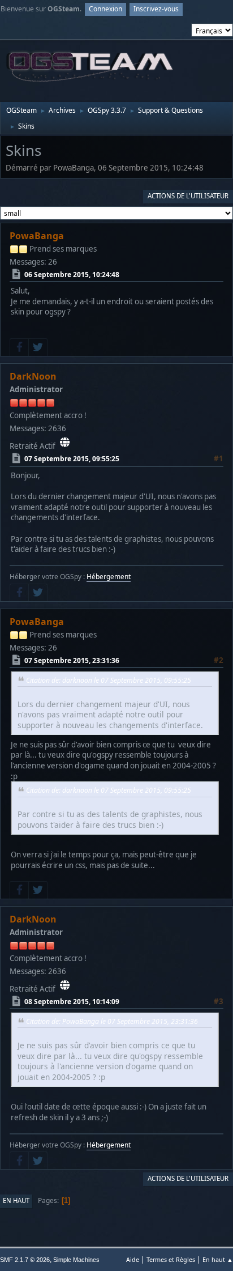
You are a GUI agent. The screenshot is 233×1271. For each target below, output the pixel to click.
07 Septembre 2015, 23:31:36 (71, 660)
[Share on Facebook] (19, 347)
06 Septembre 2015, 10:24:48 (71, 274)
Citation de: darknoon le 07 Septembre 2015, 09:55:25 (108, 680)
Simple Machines (76, 1259)
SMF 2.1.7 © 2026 (25, 1259)
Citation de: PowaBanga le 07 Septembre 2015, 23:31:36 (112, 1021)
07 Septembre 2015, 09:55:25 (71, 459)
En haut (16, 1200)
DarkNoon (33, 376)
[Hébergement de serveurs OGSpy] (64, 442)
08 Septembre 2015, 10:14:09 (71, 1001)
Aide (132, 1259)
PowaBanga (37, 235)
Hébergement (109, 576)
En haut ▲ (217, 1259)
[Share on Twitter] (38, 347)
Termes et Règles (170, 1259)
